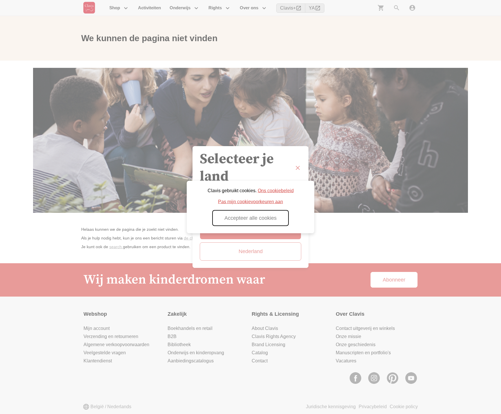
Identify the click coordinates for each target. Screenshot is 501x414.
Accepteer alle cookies (250, 218)
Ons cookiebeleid (276, 190)
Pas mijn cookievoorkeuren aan (250, 201)
